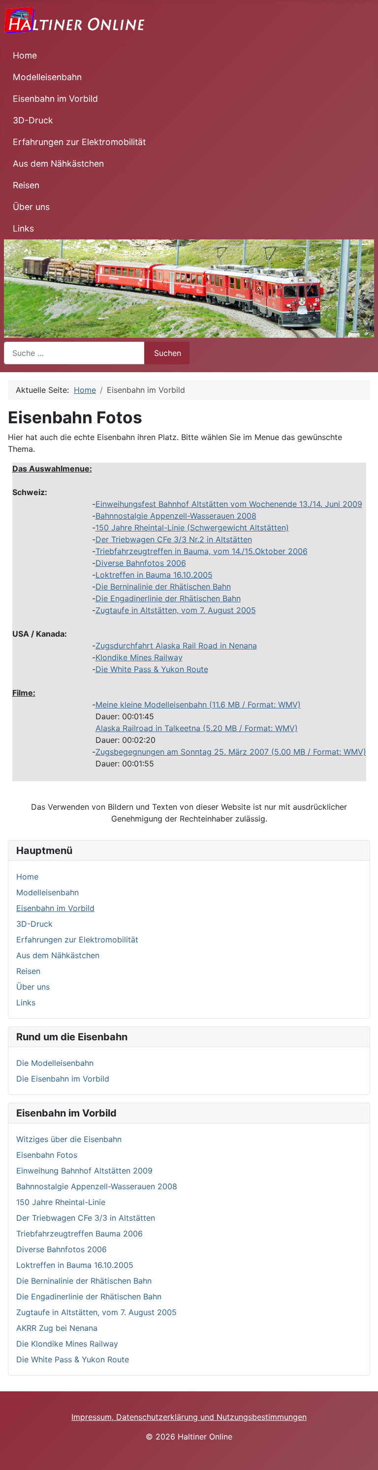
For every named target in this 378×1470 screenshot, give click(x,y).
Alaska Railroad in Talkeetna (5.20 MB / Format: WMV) (196, 728)
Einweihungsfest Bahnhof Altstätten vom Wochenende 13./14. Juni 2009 (228, 504)
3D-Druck (33, 120)
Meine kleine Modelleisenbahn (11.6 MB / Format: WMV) (198, 704)
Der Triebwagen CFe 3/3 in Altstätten (85, 1218)
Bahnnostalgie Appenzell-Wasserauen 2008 (175, 516)
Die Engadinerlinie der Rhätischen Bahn (168, 598)
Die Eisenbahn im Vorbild (62, 1079)
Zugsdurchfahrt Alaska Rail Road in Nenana (176, 645)
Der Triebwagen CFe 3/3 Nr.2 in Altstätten (173, 539)
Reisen (26, 185)
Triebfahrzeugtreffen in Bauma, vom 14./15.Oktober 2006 (201, 551)
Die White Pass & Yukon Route (151, 669)
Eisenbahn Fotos (46, 1155)
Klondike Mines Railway (139, 657)
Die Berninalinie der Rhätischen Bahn (163, 586)
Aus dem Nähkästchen (58, 163)
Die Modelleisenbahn (55, 1063)
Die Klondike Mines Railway (67, 1344)
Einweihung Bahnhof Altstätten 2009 (84, 1171)
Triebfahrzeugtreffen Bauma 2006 (79, 1233)
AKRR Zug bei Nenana (56, 1328)
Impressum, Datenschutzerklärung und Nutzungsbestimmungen (189, 1417)
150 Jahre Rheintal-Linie (192, 527)
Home (25, 55)
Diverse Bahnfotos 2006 (140, 563)
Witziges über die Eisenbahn (69, 1139)
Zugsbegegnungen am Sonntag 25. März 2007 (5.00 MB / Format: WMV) (230, 752)
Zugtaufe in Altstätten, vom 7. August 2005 (175, 610)
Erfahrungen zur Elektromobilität (79, 142)
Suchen (167, 353)
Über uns (31, 207)
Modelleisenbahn (47, 77)
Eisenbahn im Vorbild (55, 98)
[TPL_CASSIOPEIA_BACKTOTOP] (365, 1457)
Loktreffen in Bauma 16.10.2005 (154, 575)
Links (23, 228)
